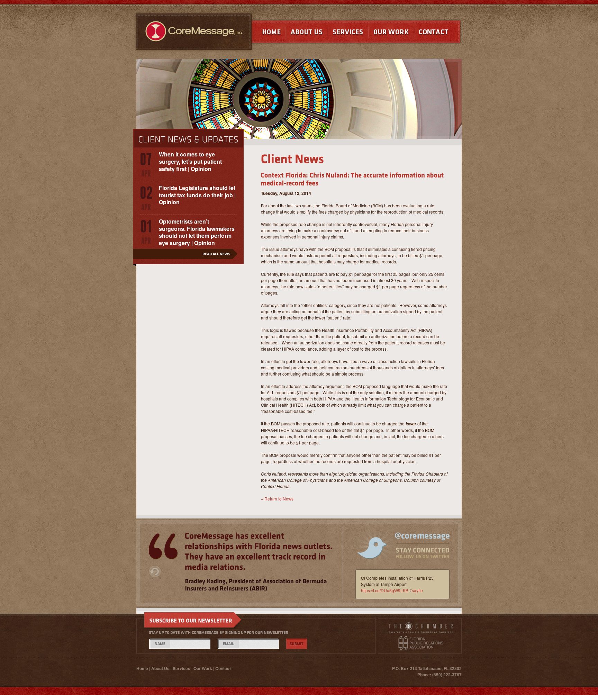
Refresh (154, 571)
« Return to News (277, 499)
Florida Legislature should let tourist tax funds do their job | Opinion (197, 195)
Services (348, 33)
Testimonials (163, 546)
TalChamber (421, 629)
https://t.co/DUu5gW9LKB (384, 590)
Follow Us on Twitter (399, 551)
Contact (438, 33)
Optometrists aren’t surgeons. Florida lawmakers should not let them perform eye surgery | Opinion (197, 232)
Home (265, 33)
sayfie (417, 590)
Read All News (188, 256)
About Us (307, 33)
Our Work (391, 33)
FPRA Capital (421, 643)
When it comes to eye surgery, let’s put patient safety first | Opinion (190, 161)
